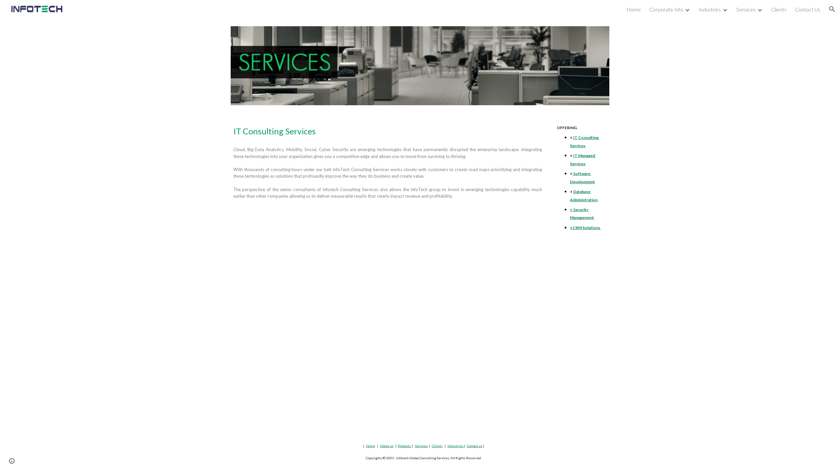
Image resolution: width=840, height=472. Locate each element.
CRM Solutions (586, 227)
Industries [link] (710, 9)
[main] (388, 131)
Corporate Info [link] (666, 9)
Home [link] (633, 9)
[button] (832, 9)
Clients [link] (779, 9)
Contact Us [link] (807, 9)
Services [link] (746, 9)
